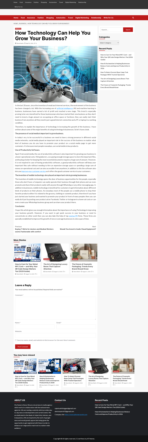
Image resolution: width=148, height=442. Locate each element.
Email (59, 323)
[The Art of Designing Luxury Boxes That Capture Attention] (55, 252)
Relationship (82, 2)
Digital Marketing (70, 2)
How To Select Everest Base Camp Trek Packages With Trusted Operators (114, 73)
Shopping (44, 2)
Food (21, 2)
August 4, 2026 (58, 271)
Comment (19, 295)
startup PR (73, 216)
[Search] (133, 18)
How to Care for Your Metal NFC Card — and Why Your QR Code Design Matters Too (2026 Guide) (116, 57)
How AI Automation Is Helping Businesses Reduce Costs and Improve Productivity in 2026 (115, 66)
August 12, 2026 (54, 385)
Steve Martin (20, 43)
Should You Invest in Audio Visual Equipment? (78, 228)
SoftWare (42, 371)
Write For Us (19, 7)
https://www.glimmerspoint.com (76, 414)
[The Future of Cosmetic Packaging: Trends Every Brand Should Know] (83, 252)
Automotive (53, 2)
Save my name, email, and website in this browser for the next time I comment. (46, 340)
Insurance (28, 2)
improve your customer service (34, 171)
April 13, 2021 (30, 43)
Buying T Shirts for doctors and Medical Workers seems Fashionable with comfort (34, 229)
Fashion (36, 2)
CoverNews (80, 439)
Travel (61, 2)
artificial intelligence (65, 108)
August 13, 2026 (30, 274)
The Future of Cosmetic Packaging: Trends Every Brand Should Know (82, 266)
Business (18, 28)
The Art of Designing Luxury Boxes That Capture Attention (55, 266)
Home (15, 2)
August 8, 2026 (79, 383)
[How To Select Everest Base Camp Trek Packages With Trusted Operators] (74, 366)
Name (18, 323)
